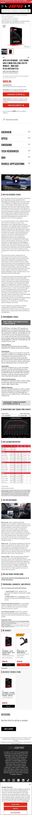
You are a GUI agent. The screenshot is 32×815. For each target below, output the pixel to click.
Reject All (15, 808)
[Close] (30, 784)
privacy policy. (25, 801)
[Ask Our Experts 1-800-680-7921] (6, 6)
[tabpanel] (8, 650)
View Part (8, 664)
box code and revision (25, 621)
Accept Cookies (15, 804)
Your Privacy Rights (15, 812)
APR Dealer (22, 596)
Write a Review (8, 729)
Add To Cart (23, 664)
